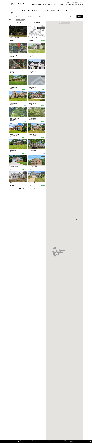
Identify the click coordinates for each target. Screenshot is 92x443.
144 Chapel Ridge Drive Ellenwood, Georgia (17, 123)
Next (34, 188)
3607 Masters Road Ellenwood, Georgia (35, 107)
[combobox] (16, 16)
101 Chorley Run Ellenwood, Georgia (16, 139)
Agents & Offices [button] (48, 4)
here (51, 441)
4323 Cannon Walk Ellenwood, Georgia (35, 172)
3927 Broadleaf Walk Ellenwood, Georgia (35, 139)
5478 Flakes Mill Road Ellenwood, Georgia (17, 75)
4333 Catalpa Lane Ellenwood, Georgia (16, 43)
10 (32, 188)
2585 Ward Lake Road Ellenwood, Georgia (35, 27)
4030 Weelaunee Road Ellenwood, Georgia (17, 172)
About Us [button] (80, 4)
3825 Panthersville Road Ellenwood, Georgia (17, 107)
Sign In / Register (76, 2)
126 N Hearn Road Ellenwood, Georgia (35, 75)
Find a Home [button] (34, 4)
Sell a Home (41, 4)
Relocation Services (58, 4)
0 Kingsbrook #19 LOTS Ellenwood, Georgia (17, 27)
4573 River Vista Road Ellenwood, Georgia (17, 91)
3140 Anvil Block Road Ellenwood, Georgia (17, 59)
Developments (67, 4)
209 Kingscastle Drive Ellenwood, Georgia (35, 123)
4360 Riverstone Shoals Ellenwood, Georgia (36, 59)
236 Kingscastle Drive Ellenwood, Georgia (35, 43)
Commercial (74, 4)
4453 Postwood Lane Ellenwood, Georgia (35, 91)
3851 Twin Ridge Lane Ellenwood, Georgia (17, 155)
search (80, 16)
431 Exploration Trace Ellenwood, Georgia (35, 155)
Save (37, 22)
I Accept (71, 441)
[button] (62, 252)
